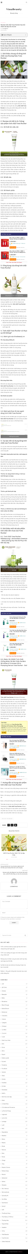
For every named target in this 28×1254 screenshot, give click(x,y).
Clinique (14, 1026)
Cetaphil (14, 1022)
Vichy (14, 1231)
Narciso (14, 1149)
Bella (14, 998)
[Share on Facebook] (8, 825)
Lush (14, 1125)
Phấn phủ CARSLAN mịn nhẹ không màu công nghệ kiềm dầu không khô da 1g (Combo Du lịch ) (18, 755)
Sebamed (14, 1178)
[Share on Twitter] (12, 825)
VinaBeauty (19, 1251)
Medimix (14, 1135)
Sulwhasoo (14, 1202)
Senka (14, 1181)
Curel (14, 1037)
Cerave (14, 1019)
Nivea (14, 1157)
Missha (14, 1142)
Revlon (14, 1174)
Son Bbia (14, 1199)
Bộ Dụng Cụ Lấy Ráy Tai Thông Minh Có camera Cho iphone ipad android (18, 768)
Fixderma (14, 1065)
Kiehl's (14, 1093)
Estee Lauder (14, 1058)
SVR (14, 1209)
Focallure (14, 1068)
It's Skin (14, 1086)
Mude (14, 1146)
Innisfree (14, 1082)
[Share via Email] (15, 825)
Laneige (14, 1121)
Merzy (14, 1139)
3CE (14, 984)
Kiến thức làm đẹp (14, 1097)
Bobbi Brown (14, 1008)
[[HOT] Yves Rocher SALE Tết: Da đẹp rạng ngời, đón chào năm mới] (14, 842)
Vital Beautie (14, 1234)
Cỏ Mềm (14, 1029)
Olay (14, 1164)
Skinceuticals (14, 1192)
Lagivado (14, 1114)
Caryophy (14, 1015)
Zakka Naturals (14, 1241)
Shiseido (14, 1185)
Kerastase (14, 1089)
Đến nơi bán (13, 247)
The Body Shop (14, 1213)
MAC (14, 1128)
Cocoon (14, 1033)
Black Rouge (14, 1005)
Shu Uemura (14, 1188)
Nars (14, 1153)
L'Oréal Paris (14, 1104)
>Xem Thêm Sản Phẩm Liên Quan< (14, 262)
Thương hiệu (14, 1220)
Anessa (14, 991)
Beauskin (14, 994)
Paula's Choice (14, 1167)
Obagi (14, 1160)
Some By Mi (14, 1195)
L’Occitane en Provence (14, 1107)
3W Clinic (14, 987)
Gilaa (14, 1075)
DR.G (14, 1051)
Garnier (14, 1072)
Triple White (14, 1224)
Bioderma (14, 1001)
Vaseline (14, 1227)
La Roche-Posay (14, 1111)
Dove (14, 1047)
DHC (14, 1044)
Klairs (14, 1100)
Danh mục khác (14, 1040)
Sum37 (14, 1206)
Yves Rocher (3, 22)
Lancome (14, 1118)
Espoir (14, 1054)
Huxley (14, 1079)
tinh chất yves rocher (7, 818)
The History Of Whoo (14, 1217)
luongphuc (5, 28)
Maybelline (14, 1132)
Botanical (14, 1012)
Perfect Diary (14, 1171)
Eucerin (14, 1061)
